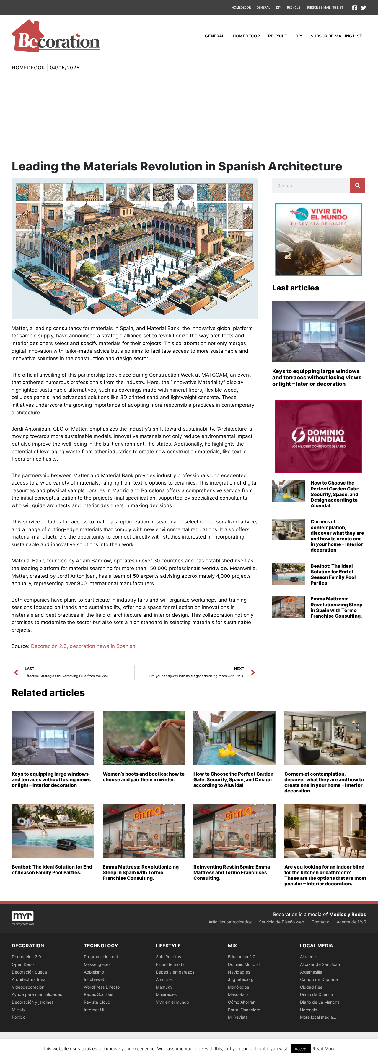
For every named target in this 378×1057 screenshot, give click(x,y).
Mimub (18, 1009)
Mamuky (164, 986)
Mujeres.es (166, 994)
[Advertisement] (189, 115)
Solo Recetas (168, 956)
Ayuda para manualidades (37, 994)
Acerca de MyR (351, 921)
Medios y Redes (347, 914)
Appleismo (94, 971)
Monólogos (238, 986)
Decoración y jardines (32, 1002)
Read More (323, 1048)
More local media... (318, 1017)
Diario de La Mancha (320, 1002)
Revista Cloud (97, 1002)
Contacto (320, 921)
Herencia (308, 1009)
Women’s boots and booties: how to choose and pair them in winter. (144, 776)
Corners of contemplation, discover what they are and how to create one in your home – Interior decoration (337, 535)
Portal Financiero (244, 1009)
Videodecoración (28, 986)
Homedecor (241, 7)
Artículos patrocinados (230, 921)
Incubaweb (94, 979)
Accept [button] (301, 1048)
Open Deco (23, 964)
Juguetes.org (241, 979)
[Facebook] (354, 7)
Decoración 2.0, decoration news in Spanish (83, 646)
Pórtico (18, 1017)
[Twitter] (363, 7)
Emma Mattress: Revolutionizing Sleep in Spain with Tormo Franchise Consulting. (336, 607)
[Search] (357, 185)
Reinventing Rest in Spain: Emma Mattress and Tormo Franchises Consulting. (231, 872)
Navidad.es (239, 971)
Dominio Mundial (244, 964)
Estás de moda (170, 964)
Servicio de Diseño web (281, 921)
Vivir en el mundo (172, 1002)
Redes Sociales (98, 994)
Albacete (308, 956)
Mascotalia (238, 994)
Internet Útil (95, 1009)
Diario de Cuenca (316, 994)
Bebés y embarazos (175, 971)
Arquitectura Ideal (29, 979)
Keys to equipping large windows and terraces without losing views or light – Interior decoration (316, 377)
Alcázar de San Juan (320, 964)
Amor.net (164, 979)
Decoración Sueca (29, 971)
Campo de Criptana (319, 979)
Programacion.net (101, 956)
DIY (278, 7)
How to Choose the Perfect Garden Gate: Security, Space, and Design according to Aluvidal (335, 494)
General (263, 7)
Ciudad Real (311, 986)
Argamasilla (311, 971)
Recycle (293, 7)
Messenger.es (97, 964)
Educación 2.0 (241, 956)
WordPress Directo (102, 986)
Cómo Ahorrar (241, 1002)
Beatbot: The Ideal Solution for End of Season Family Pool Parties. (333, 574)
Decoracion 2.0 (26, 956)
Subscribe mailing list (324, 7)
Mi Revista (238, 1017)
